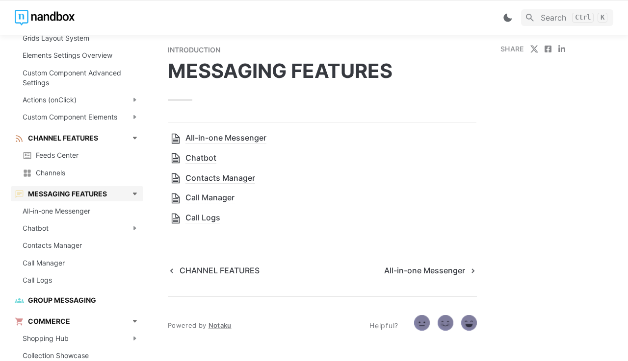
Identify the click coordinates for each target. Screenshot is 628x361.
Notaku (220, 325)
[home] (83, 17)
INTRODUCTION (194, 50)
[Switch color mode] (507, 17)
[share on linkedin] (562, 49)
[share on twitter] (534, 49)
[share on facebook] (548, 49)
